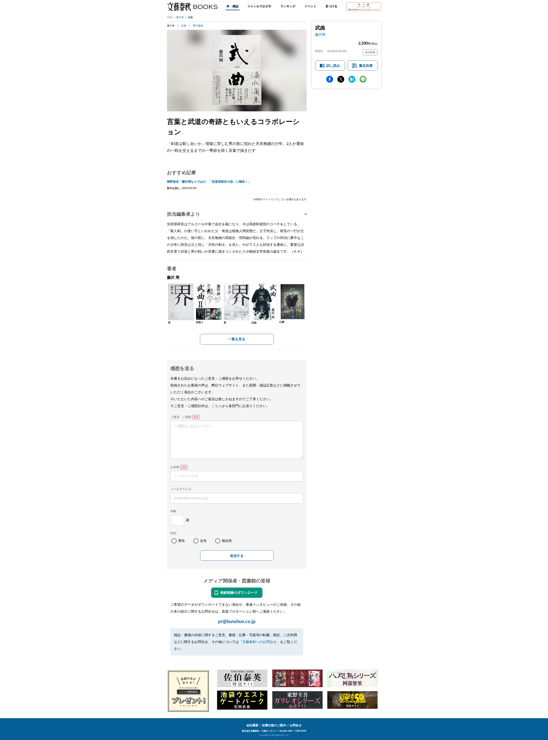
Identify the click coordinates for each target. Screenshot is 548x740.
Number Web (286, 731)
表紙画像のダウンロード (239, 592)
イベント (310, 6)
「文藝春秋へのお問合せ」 (259, 642)
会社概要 (252, 725)
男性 (181, 541)
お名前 (174, 467)
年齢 (173, 511)
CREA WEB (300, 731)
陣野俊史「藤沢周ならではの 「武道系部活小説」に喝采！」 (209, 181)
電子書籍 (198, 25)
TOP (169, 17)
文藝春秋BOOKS (192, 7)
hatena (351, 79)
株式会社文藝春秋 (250, 731)
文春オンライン (269, 731)
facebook (329, 79)
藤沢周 (320, 34)
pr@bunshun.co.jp (237, 621)
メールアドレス (180, 489)
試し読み (333, 65)
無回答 (227, 541)
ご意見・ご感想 (180, 417)
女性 (203, 541)
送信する (237, 556)
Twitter (340, 79)
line (363, 79)
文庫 (183, 25)
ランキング (287, 6)
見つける (331, 6)
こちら (216, 406)
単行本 (180, 17)
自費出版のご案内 (274, 725)
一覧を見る (236, 339)
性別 (173, 533)
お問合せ (296, 725)
